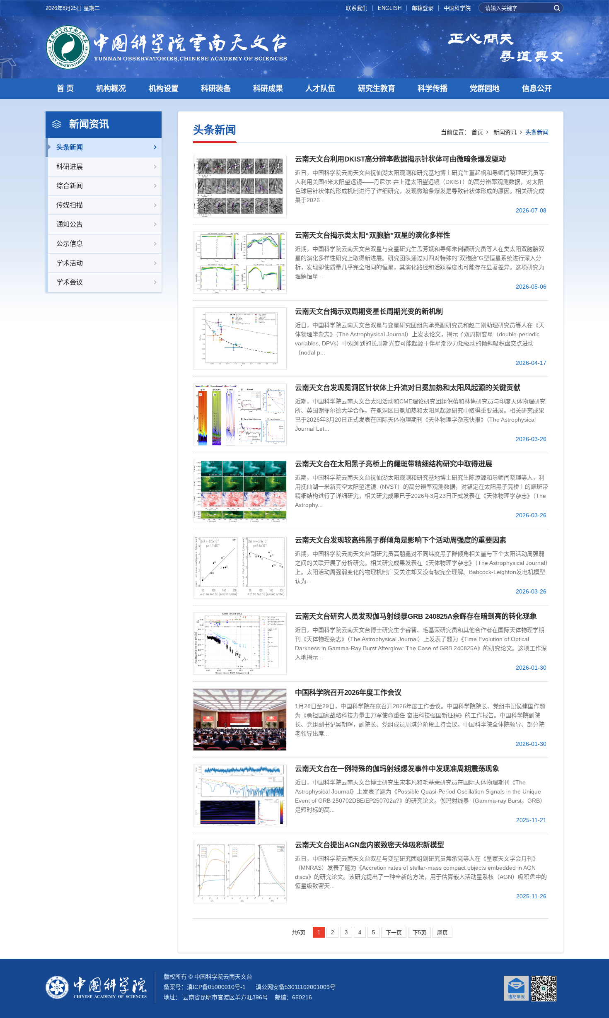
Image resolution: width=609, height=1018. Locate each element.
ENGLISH (389, 8)
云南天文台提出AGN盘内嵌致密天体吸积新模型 (369, 845)
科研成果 (268, 88)
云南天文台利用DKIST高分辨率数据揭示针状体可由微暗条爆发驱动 (400, 159)
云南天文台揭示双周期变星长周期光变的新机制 (369, 312)
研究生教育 (376, 88)
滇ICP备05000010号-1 (216, 987)
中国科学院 (457, 8)
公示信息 (69, 243)
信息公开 (537, 88)
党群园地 (485, 88)
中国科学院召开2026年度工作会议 (348, 693)
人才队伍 (320, 88)
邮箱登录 (422, 8)
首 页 (65, 88)
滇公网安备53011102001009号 (296, 987)
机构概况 (111, 88)
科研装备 (216, 88)
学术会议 (69, 282)
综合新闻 (69, 185)
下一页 (394, 932)
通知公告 (69, 224)
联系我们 (356, 8)
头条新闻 (69, 147)
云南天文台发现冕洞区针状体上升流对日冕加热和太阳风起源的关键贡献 (407, 388)
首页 (477, 132)
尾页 (442, 932)
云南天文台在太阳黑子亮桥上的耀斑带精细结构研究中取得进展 (393, 464)
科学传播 (432, 88)
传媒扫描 (69, 205)
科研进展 (69, 166)
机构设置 (164, 88)
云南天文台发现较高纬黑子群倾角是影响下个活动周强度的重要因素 (400, 540)
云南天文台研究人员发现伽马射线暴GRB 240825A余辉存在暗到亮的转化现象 (416, 616)
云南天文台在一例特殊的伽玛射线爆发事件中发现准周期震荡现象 (397, 769)
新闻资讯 (505, 132)
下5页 (419, 932)
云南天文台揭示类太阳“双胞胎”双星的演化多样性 (372, 235)
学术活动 (69, 263)
